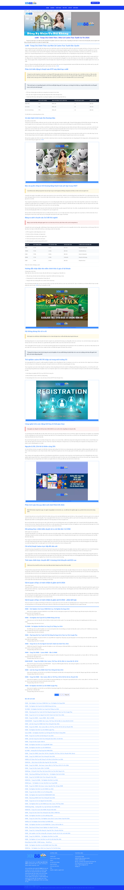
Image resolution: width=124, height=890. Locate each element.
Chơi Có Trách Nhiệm (55, 858)
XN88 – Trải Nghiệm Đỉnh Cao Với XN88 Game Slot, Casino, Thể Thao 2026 (44, 803)
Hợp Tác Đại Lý (53, 864)
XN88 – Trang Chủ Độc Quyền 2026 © (35, 741)
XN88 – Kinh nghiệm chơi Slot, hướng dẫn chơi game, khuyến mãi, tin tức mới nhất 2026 (47, 833)
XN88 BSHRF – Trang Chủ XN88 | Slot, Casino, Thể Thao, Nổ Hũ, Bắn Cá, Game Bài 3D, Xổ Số (51, 661)
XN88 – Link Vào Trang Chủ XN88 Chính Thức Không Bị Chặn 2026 (44, 670)
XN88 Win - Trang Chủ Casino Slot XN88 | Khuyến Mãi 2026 (40, 809)
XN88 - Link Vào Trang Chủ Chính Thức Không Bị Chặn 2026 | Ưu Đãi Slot (44, 738)
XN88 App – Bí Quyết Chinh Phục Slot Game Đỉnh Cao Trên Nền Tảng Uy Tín (44, 771)
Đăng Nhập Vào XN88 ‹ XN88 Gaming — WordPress (38, 842)
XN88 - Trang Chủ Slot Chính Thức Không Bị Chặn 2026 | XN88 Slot (42, 812)
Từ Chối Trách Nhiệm (55, 862)
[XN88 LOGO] (30, 3)
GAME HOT (53, 856)
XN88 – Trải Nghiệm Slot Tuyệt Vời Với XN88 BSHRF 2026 (40, 795)
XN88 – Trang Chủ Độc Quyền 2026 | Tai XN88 (37, 768)
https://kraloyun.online (84, 858)
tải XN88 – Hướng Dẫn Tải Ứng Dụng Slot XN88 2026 (39, 750)
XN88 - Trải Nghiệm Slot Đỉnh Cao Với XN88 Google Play (41, 685)
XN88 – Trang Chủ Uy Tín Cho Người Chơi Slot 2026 (38, 800)
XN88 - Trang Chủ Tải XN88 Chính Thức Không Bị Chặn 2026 (40, 777)
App (51, 868)
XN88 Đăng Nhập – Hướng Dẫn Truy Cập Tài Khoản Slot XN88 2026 (42, 806)
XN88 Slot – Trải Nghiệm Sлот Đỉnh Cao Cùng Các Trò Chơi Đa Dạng (42, 848)
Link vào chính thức (54, 866)
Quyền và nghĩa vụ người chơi (57, 869)
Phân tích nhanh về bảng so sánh (32, 264)
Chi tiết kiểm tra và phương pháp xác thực (34, 114)
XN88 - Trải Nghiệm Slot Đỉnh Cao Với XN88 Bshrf (38, 747)
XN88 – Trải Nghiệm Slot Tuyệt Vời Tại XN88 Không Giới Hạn (42, 617)
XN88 (57, 66)
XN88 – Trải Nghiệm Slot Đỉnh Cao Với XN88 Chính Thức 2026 (41, 845)
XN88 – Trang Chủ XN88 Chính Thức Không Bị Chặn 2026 (40, 756)
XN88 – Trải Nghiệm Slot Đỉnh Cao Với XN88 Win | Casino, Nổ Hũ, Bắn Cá (44, 824)
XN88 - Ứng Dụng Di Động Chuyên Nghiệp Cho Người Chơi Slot (41, 827)
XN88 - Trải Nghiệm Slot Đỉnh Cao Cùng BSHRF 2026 (38, 744)
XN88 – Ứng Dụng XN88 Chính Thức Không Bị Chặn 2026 (40, 797)
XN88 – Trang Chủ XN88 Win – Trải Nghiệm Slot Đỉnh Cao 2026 (41, 836)
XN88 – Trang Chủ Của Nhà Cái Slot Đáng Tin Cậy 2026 (39, 735)
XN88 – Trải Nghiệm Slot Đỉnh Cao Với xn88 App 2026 (39, 815)
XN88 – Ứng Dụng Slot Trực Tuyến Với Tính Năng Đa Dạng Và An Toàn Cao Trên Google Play (51, 635)
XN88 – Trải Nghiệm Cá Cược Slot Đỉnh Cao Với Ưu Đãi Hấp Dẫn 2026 (43, 839)
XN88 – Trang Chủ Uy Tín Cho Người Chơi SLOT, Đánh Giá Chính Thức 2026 (47, 643)
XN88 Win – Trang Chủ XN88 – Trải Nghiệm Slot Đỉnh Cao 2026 (41, 780)
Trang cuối (67, 694)
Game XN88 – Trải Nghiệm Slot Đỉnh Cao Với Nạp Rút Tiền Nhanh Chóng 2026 (45, 732)
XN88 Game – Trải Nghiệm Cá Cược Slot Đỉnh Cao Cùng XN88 (41, 783)
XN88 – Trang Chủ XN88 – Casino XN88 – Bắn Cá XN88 (41, 652)
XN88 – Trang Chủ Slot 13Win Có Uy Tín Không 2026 (38, 792)
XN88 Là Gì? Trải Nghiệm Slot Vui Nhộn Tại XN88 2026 (39, 821)
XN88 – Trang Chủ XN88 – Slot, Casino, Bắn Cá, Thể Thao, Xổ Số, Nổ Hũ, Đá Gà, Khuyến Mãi (51, 677)
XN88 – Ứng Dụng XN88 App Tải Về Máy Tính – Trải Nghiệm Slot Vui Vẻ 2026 (45, 774)
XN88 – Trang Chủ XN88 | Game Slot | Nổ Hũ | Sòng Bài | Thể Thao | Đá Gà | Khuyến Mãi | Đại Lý (50, 753)
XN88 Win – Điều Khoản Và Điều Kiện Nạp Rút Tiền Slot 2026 (41, 762)
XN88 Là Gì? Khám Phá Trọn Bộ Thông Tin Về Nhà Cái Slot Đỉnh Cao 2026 (44, 759)
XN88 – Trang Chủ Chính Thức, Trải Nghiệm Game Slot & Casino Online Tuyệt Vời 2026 (47, 818)
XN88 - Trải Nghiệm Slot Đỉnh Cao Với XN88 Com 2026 (39, 789)
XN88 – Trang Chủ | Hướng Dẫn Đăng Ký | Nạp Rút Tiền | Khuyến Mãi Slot (44, 830)
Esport (51, 860)
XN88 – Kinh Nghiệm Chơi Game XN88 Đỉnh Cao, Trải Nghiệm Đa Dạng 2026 (47, 609)
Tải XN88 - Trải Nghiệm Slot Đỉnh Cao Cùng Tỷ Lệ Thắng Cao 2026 (44, 626)
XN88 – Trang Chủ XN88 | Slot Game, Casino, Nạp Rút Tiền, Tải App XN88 (44, 786)
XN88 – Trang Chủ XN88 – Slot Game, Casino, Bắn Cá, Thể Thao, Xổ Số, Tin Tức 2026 (47, 765)
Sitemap (38, 886)
